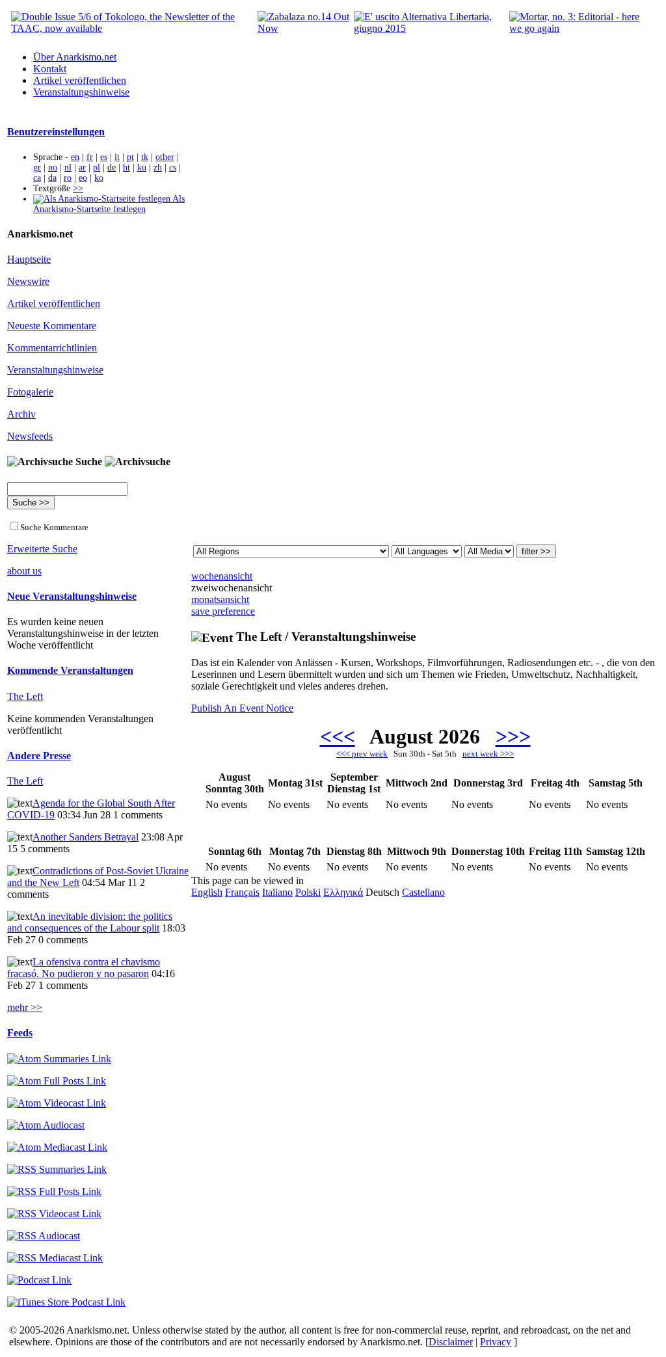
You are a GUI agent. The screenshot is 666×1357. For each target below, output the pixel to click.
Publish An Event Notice (242, 708)
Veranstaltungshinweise (81, 92)
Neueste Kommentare (51, 325)
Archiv (21, 414)
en (75, 157)
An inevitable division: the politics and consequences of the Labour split (89, 922)
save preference (223, 611)
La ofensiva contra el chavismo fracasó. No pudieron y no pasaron (83, 967)
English (206, 892)
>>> (513, 736)
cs (172, 167)
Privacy (495, 1341)
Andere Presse (39, 755)
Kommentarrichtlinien (52, 347)
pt (130, 157)
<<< (337, 736)
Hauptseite (29, 259)
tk (144, 157)
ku (141, 167)
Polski (308, 892)
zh (157, 167)
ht (126, 167)
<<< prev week (362, 754)
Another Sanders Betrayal (86, 836)
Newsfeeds (30, 436)
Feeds (20, 1032)
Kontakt (49, 68)
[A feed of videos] (56, 1102)
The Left (25, 696)
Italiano (277, 892)
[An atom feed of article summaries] (59, 1058)
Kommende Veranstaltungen (70, 670)
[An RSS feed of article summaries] (57, 1169)
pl (96, 167)
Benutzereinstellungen (56, 131)
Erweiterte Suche (42, 548)
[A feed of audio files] (46, 1125)
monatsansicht (220, 599)
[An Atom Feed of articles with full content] (56, 1080)
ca (37, 178)
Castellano (423, 892)
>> (78, 188)
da (52, 178)
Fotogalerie (30, 391)
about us (24, 570)
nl (68, 167)
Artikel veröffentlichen (79, 80)
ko (98, 178)
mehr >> (24, 1007)
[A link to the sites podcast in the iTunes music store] (66, 1302)
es (103, 157)
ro (68, 178)
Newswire (28, 281)
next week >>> (488, 754)
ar (82, 167)
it (117, 157)
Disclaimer (451, 1341)
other (164, 157)
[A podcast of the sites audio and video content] (39, 1279)
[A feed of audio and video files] (57, 1147)
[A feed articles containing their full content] (54, 1191)
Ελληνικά (343, 892)
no (52, 167)
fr (90, 157)
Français (242, 892)
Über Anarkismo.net (74, 56)
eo (83, 178)
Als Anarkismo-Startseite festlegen (109, 204)
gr (37, 167)
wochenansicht (221, 576)
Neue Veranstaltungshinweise (72, 596)
